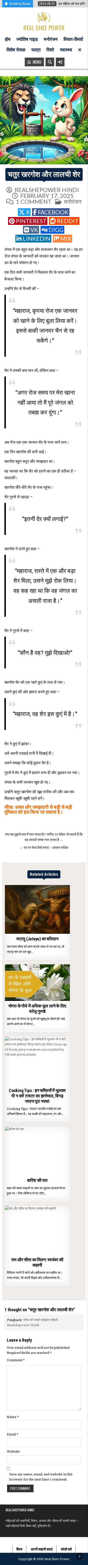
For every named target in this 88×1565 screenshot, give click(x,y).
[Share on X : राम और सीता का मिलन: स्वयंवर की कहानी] (27, 1252)
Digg (56, 229)
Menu (36, 62)
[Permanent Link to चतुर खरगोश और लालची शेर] (44, 120)
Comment (16, 1360)
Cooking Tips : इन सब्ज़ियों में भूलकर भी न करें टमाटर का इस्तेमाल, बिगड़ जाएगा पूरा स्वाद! (37, 1096)
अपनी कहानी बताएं (42, 1549)
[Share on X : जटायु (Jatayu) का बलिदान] (27, 931)
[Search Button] (49, 62)
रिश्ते (50, 50)
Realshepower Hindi (47, 190)
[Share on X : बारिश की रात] (27, 1172)
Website (13, 1451)
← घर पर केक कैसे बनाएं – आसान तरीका (44, 847)
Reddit (67, 220)
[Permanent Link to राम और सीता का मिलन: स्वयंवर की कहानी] (37, 1230)
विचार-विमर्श (73, 39)
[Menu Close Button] (79, 50)
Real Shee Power (44, 27)
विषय (19, 1549)
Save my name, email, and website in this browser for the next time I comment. (41, 1476)
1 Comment (33, 202)
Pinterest (31, 220)
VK (34, 229)
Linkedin (36, 238)
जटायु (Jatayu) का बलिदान (37, 938)
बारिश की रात (37, 1180)
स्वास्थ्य (66, 50)
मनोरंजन (51, 39)
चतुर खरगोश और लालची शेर (44, 174)
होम (8, 39)
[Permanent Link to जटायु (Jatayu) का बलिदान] (37, 909)
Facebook (53, 212)
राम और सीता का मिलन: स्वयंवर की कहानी (37, 1262)
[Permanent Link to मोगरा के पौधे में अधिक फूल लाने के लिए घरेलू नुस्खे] (37, 982)
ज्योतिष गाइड (27, 39)
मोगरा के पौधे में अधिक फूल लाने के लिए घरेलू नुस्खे (37, 1008)
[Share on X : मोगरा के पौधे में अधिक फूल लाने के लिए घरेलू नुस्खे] (27, 998)
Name (13, 1417)
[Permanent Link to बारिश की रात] (37, 1151)
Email (12, 1434)
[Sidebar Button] (60, 62)
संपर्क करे (66, 1549)
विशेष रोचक (16, 50)
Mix (65, 238)
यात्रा (36, 50)
